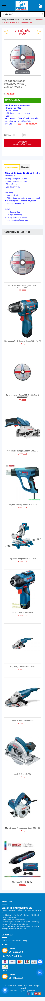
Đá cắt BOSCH (27, 20)
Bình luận (24, 167)
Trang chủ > (6, 20)
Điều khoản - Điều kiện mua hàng (14, 941)
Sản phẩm (15, 20)
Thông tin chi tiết (11, 167)
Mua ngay (22, 143)
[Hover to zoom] (22, 57)
